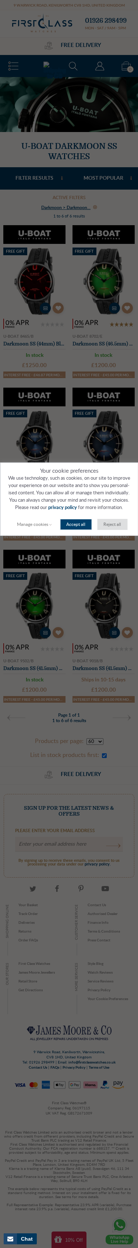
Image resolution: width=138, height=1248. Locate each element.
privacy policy (62, 507)
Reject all (112, 524)
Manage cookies (32, 524)
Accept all (75, 524)
